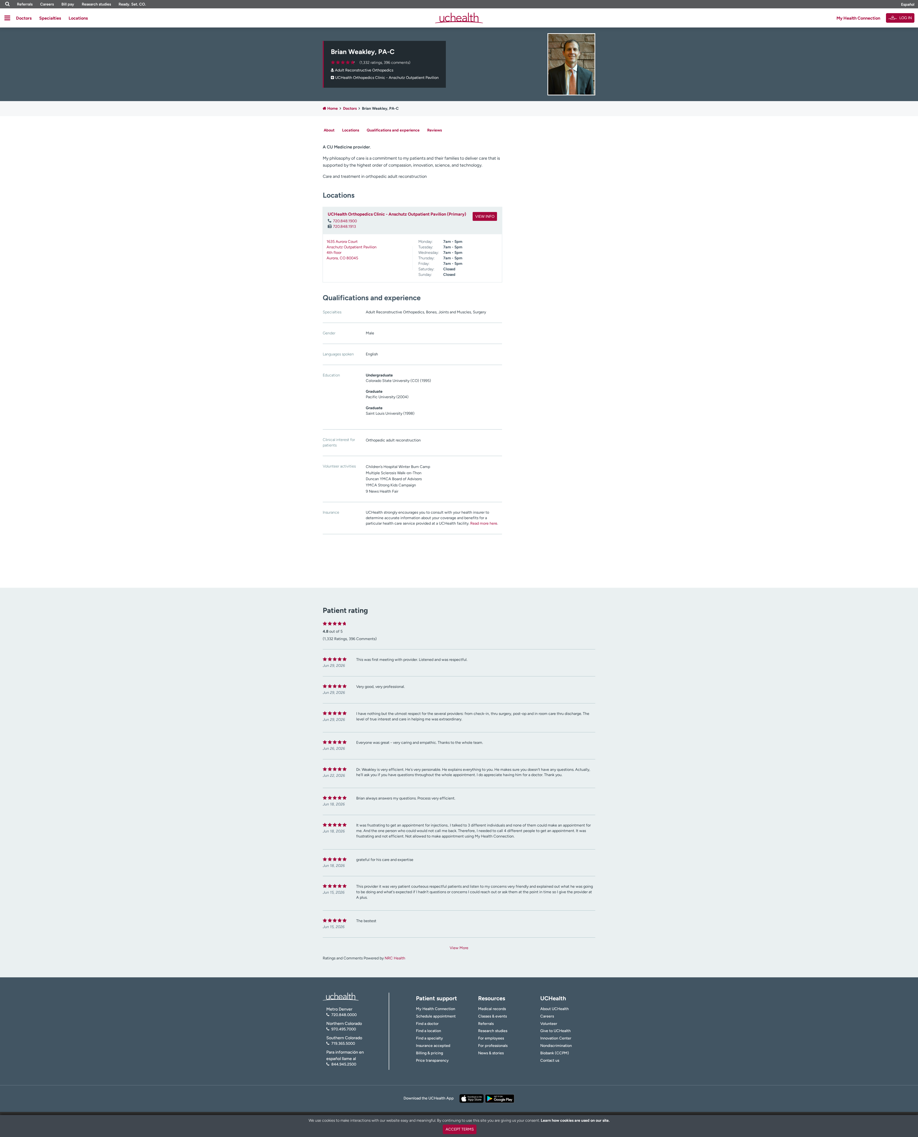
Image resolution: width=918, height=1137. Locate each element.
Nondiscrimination (556, 1045)
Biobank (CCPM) (554, 1053)
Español (907, 4)
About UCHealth (554, 1008)
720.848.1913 (344, 226)
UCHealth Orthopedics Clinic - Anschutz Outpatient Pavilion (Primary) (397, 214)
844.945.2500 (343, 1064)
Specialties (50, 18)
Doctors (24, 18)
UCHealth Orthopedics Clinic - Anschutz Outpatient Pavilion (387, 77)
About (329, 130)
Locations (78, 18)
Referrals (25, 4)
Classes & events (492, 1016)
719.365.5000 (343, 1043)
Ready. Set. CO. (132, 4)
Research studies (96, 4)
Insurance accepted (433, 1045)
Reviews (434, 130)
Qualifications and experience (393, 130)
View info (484, 216)
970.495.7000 (343, 1029)
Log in (905, 18)
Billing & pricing (429, 1053)
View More (459, 948)
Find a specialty (429, 1038)
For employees (491, 1038)
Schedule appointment (436, 1016)
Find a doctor (427, 1023)
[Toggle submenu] (7, 18)
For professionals (493, 1045)
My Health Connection (858, 18)
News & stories (491, 1053)
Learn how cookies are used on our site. (575, 1120)
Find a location (428, 1030)
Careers (47, 4)
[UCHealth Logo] (341, 996)
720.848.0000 (344, 1014)
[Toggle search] (7, 4)
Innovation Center (555, 1038)
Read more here (483, 523)
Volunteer (548, 1023)
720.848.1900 (345, 221)
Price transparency (432, 1060)
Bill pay (67, 4)
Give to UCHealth (555, 1030)
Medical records (492, 1008)
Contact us (549, 1060)
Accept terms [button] (460, 1129)
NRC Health (395, 958)
